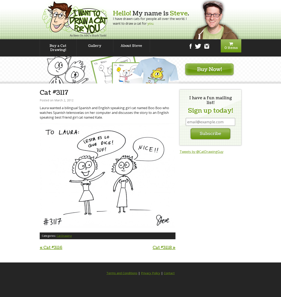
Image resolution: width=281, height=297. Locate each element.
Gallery (94, 46)
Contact (169, 273)
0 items (231, 48)
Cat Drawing (64, 236)
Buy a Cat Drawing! (58, 48)
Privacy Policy (150, 273)
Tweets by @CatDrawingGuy (201, 151)
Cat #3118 (164, 248)
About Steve (131, 46)
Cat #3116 (51, 248)
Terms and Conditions (121, 273)
